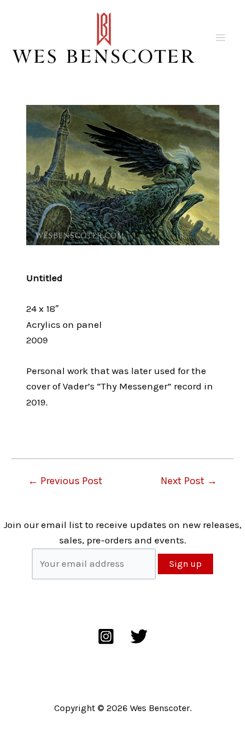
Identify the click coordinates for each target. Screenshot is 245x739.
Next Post (189, 481)
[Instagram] (106, 636)
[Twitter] (139, 636)
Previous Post (65, 481)
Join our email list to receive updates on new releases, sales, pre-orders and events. (122, 532)
